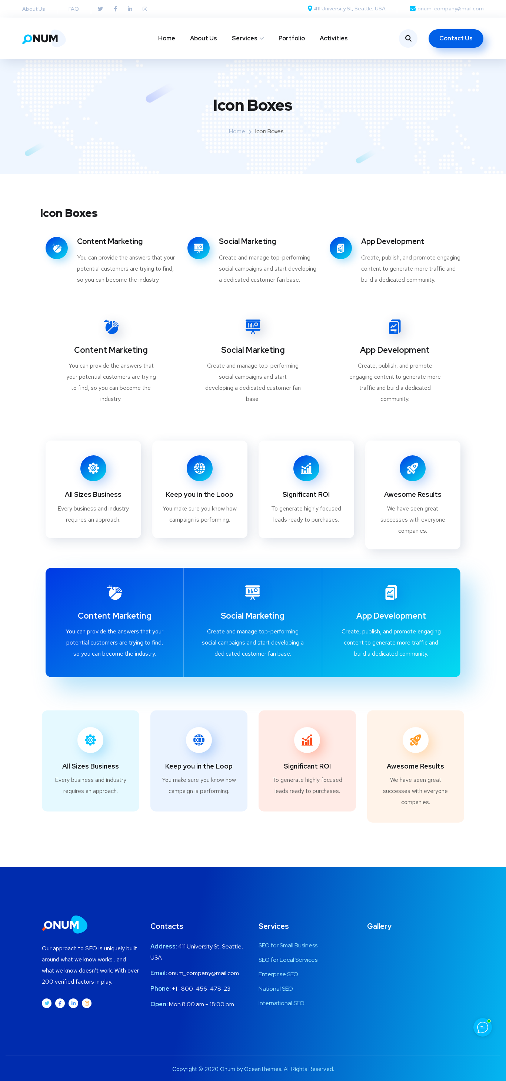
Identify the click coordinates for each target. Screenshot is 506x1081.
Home (166, 38)
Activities (334, 38)
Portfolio (292, 38)
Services (244, 38)
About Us (203, 38)
